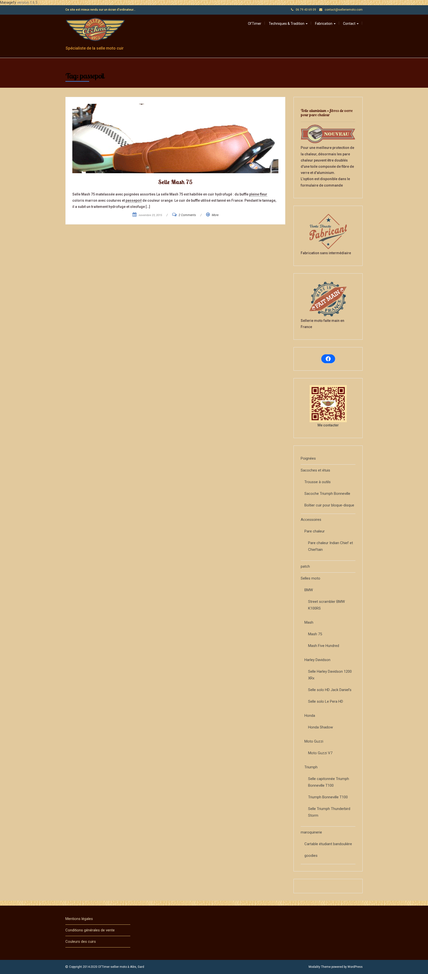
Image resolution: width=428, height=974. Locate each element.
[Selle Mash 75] (175, 138)
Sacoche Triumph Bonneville (327, 493)
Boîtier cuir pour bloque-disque (329, 505)
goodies (311, 855)
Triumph (311, 767)
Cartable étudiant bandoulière (328, 844)
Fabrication (324, 24)
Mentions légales (79, 919)
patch (305, 566)
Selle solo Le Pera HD (325, 701)
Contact (349, 24)
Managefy (8, 2)
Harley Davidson (317, 660)
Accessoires (311, 519)
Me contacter (328, 425)
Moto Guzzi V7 (320, 753)
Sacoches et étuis (315, 470)
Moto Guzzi (313, 741)
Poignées (308, 458)
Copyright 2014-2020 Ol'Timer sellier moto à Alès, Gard (106, 967)
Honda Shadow (320, 727)
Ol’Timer (254, 24)
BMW (308, 590)
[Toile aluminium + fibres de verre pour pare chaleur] (328, 134)
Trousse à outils (317, 482)
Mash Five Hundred (323, 645)
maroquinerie (311, 832)
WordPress (355, 967)
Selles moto (310, 578)
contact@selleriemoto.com (344, 9)
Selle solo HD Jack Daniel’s (329, 690)
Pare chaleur (314, 531)
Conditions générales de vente (90, 930)
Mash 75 (315, 634)
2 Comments (187, 215)
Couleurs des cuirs (80, 941)
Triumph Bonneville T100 (328, 797)
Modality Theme (320, 967)
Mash (308, 622)
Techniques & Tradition (287, 24)
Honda (309, 715)
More (215, 215)
